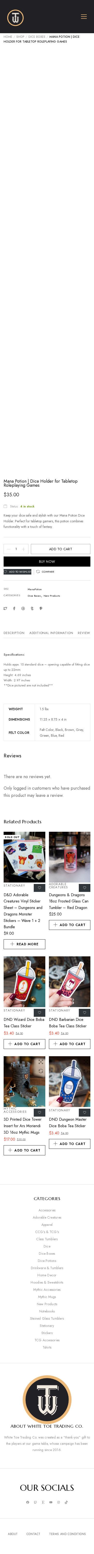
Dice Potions (47, 1260)
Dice (47, 1246)
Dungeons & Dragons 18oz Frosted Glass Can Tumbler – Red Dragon (68, 901)
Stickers (47, 1332)
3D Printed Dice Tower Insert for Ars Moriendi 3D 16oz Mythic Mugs (22, 1126)
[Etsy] (43, 1502)
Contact (33, 1534)
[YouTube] (51, 1502)
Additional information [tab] (51, 633)
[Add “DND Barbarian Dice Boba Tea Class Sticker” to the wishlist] (84, 1013)
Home (8, 37)
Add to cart (60, 549)
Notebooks (47, 1311)
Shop (20, 37)
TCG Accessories (47, 1340)
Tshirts (47, 1347)
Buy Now (47, 561)
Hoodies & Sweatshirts (47, 1282)
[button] (45, 572)
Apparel (47, 1224)
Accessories (47, 1210)
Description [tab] (14, 633)
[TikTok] (66, 1502)
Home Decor (46, 1275)
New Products (52, 596)
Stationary (14, 885)
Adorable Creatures (58, 886)
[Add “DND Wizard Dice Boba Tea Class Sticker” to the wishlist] (39, 1013)
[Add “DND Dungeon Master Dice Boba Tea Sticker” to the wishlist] (84, 1113)
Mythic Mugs (47, 1296)
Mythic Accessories (15, 1110)
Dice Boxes (36, 37)
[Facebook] (27, 1502)
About (13, 1534)
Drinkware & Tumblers (47, 1268)
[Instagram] (58, 1502)
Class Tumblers (47, 1239)
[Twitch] (35, 1502)
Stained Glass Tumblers (47, 1318)
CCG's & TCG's (47, 1231)
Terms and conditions (67, 1534)
